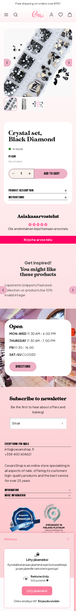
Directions (23, 367)
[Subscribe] (62, 423)
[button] (6, 14)
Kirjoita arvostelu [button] (38, 240)
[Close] (68, 539)
